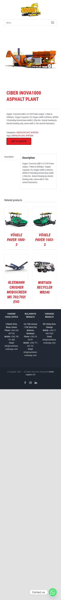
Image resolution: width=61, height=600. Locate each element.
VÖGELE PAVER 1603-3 (44, 240)
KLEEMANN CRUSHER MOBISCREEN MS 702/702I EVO (17, 292)
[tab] (11, 157)
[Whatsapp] (53, 592)
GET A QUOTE (19, 141)
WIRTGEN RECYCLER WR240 (44, 287)
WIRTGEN (34, 132)
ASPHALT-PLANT (23, 132)
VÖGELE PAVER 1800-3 (16, 240)
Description (9, 157)
